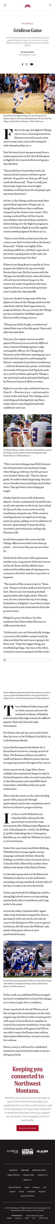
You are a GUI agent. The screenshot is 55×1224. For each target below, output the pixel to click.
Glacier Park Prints (27, 1196)
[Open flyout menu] (5, 5)
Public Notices (14, 1175)
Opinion (13, 1192)
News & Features (15, 1187)
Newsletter (31, 1192)
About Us (27, 1180)
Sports (27, 1187)
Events (21, 1192)
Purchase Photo (39, 1170)
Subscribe (25, 1170)
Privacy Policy (39, 1210)
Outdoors (36, 1187)
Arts (44, 1187)
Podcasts (42, 1192)
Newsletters (28, 1175)
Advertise (13, 1170)
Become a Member (27, 1128)
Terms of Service (27, 1210)
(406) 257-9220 (43, 1218)
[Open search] (50, 5)
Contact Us (42, 1175)
